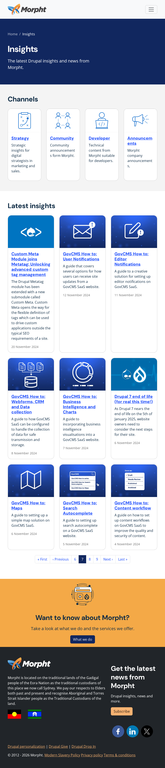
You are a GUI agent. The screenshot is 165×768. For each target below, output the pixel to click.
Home (13, 34)
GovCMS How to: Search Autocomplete (80, 508)
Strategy (20, 138)
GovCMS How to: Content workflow (133, 505)
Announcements (139, 141)
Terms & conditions (120, 755)
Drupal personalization (26, 746)
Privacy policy (92, 755)
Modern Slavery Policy (62, 755)
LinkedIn (133, 731)
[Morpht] (27, 9)
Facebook (118, 731)
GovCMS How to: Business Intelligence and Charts (80, 404)
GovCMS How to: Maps (28, 505)
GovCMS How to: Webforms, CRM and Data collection (28, 404)
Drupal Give (58, 746)
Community (62, 138)
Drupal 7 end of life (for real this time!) (134, 399)
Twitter (147, 731)
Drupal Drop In (84, 746)
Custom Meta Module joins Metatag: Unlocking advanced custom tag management (30, 264)
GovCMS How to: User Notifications (81, 256)
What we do (82, 639)
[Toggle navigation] (151, 9)
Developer (99, 138)
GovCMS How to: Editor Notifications (131, 259)
